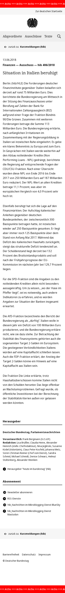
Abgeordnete (12, 36)
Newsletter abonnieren (20, 492)
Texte (48, 36)
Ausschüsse (33, 36)
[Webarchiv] (32, 23)
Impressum (44, 554)
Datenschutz (29, 554)
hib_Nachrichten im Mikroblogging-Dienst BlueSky (34, 504)
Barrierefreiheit (11, 554)
